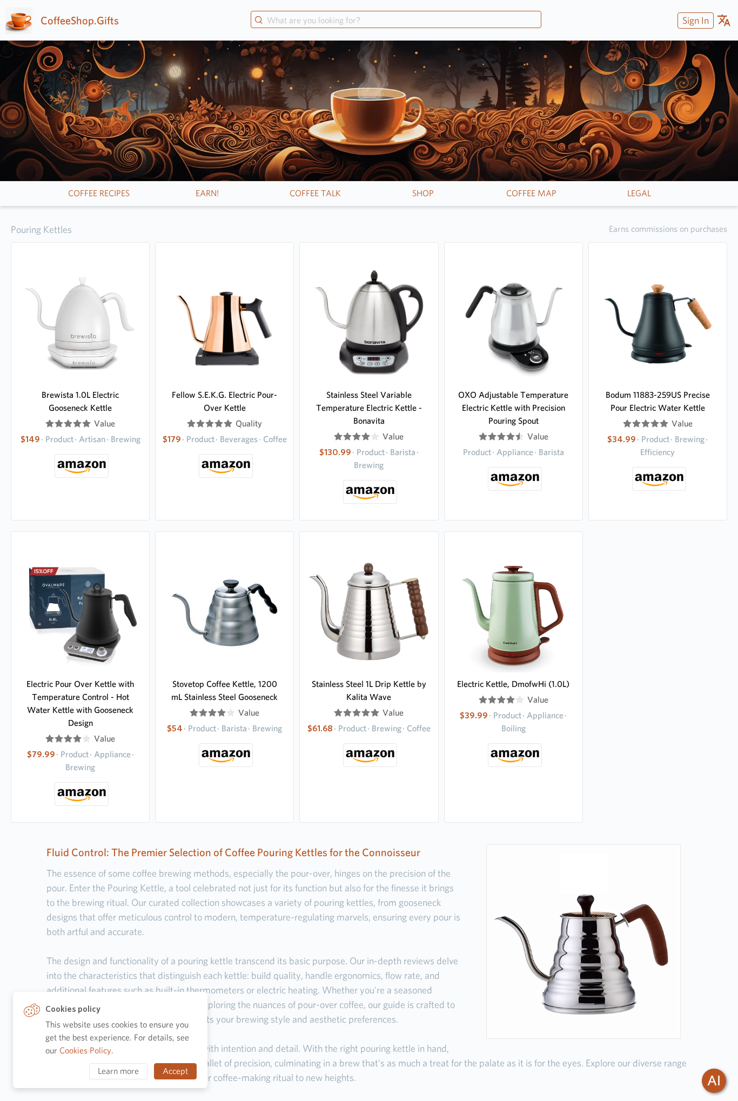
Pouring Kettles (41, 229)
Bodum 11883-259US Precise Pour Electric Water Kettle (658, 401)
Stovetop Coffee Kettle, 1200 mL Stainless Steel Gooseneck (224, 690)
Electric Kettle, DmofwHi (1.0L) (513, 684)
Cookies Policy (85, 1050)
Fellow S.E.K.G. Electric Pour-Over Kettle (224, 401)
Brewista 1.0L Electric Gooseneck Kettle (80, 401)
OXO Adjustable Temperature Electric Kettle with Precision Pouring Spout (513, 407)
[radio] (49, 423)
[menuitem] (694, 20)
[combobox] (396, 20)
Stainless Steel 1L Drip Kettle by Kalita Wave (369, 690)
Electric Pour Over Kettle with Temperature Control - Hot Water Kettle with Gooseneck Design (80, 703)
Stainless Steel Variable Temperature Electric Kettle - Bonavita (369, 407)
